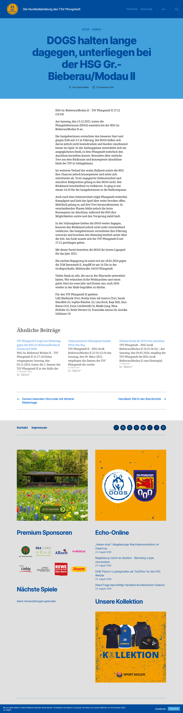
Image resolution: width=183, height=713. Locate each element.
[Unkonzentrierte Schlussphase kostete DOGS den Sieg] (91, 358)
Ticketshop (132, 9)
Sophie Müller (82, 87)
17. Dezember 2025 (105, 87)
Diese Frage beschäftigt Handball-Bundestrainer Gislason (130, 585)
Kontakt (22, 427)
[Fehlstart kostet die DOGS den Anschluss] (142, 358)
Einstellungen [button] (160, 709)
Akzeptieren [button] (173, 709)
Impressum (39, 427)
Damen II (96, 29)
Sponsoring (146, 9)
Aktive (86, 29)
